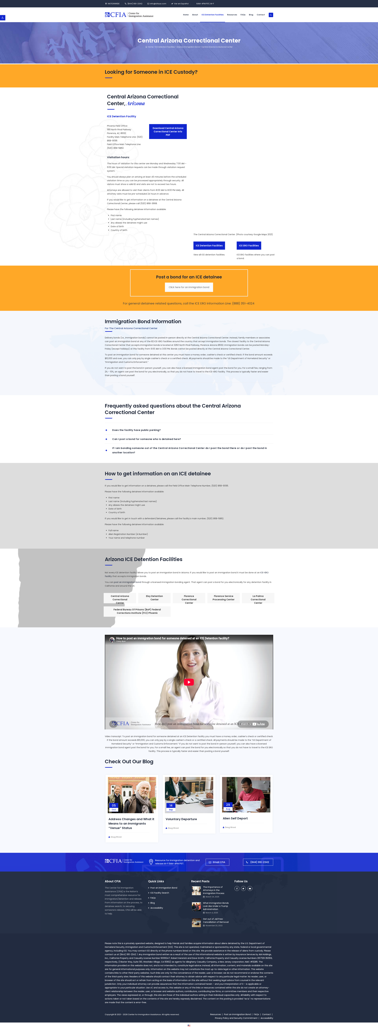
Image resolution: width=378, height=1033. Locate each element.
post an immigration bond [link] (127, 582)
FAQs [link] (243, 14)
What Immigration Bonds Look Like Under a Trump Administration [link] (207, 823)
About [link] (195, 14)
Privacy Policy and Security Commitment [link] (236, 1018)
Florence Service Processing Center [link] (223, 598)
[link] (2, 17)
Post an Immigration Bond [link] (163, 887)
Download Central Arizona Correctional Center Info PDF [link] (168, 131)
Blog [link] (251, 14)
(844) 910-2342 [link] (134, 3)
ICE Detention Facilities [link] (213, 14)
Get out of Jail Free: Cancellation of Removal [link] (216, 920)
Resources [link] (232, 14)
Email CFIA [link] (219, 862)
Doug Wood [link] (134, 832)
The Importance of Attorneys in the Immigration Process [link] (213, 890)
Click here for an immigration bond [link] (189, 287)
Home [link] (186, 14)
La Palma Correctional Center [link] (258, 599)
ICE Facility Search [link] (159, 892)
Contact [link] (261, 14)
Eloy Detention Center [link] (154, 598)
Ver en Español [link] (181, 3)
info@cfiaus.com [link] (158, 3)
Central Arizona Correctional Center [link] (120, 599)
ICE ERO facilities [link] (249, 245)
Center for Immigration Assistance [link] (144, 1014)
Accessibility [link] (156, 907)
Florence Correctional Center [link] (189, 599)
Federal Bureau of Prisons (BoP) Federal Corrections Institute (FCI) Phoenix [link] (137, 611)
